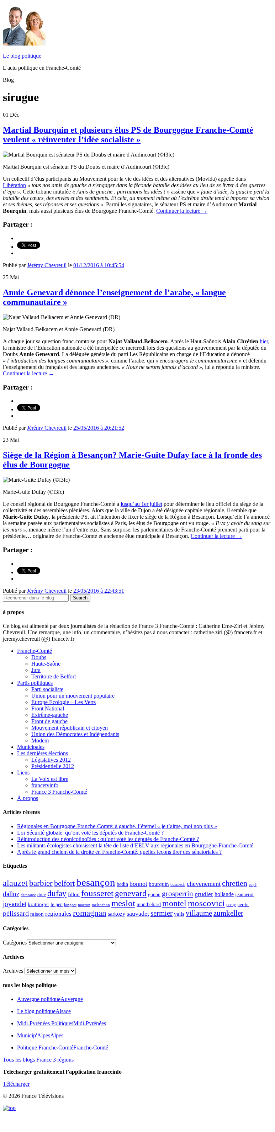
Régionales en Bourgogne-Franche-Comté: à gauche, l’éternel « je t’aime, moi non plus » (117, 826)
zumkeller (228, 913)
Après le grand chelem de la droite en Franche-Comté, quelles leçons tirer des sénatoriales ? (119, 852)
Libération (14, 185)
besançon (95, 882)
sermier (161, 913)
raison (37, 914)
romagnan (89, 912)
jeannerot (244, 894)
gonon (154, 894)
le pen (57, 904)
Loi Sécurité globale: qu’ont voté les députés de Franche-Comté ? (90, 833)
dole (41, 894)
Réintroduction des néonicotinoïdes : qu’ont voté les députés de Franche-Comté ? (108, 839)
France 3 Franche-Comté (59, 792)
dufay (57, 893)
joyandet (14, 904)
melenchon (101, 905)
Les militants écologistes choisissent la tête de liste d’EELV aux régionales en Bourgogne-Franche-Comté (135, 845)
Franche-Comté (34, 651)
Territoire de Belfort (53, 676)
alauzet (15, 883)
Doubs (38, 657)
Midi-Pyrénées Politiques (61, 1023)
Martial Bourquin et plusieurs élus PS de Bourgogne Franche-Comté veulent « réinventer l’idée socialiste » (128, 134)
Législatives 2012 (51, 760)
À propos (27, 798)
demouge (28, 895)
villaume (199, 913)
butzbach (177, 884)
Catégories (15, 943)
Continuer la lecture (181, 211)
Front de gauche (49, 721)
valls (179, 914)
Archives (13, 971)
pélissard (16, 913)
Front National (47, 708)
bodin (122, 884)
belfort (64, 883)
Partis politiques (35, 683)
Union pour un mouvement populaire (73, 696)
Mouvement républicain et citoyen (69, 728)
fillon (74, 894)
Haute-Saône (45, 664)
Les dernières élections (42, 753)
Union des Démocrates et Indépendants (75, 734)
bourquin (159, 884)
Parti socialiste (47, 689)
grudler (204, 894)
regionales (58, 913)
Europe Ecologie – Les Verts (63, 702)
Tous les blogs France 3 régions (38, 1060)
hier (264, 341)
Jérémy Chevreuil (47, 265)
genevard (131, 893)
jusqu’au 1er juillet (141, 504)
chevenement (204, 883)
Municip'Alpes (40, 1035)
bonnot (138, 883)
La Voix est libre (49, 779)
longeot (70, 905)
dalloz (11, 894)
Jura (36, 670)
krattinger (38, 904)
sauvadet (138, 913)
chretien (234, 883)
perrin (243, 904)
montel (174, 903)
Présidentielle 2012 (52, 766)
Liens (23, 772)
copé (253, 885)
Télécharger (16, 1084)
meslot (123, 903)
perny (231, 904)
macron (84, 905)
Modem (40, 740)
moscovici (206, 903)
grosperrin (177, 893)
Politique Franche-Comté (62, 1047)
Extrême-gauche (49, 715)
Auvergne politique (50, 999)
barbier (41, 883)
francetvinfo (44, 785)
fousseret (97, 893)
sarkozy (116, 914)
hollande (224, 894)
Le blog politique (22, 56)
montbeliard (149, 904)
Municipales (30, 747)
